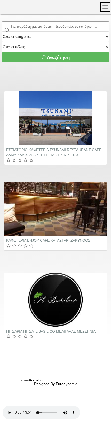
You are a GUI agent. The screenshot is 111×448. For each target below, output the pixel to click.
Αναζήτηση (58, 57)
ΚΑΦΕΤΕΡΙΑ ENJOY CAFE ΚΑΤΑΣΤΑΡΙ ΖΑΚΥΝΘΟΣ (48, 240)
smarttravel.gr (32, 380)
